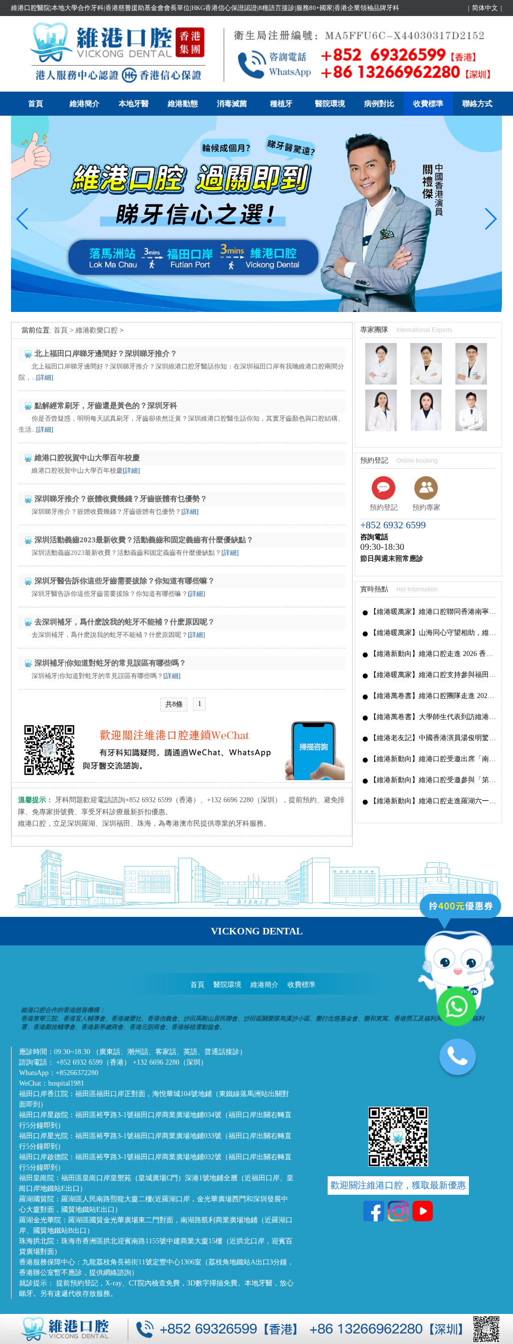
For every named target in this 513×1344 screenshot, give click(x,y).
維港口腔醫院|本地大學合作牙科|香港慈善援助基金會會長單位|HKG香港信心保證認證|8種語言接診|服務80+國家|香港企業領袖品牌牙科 (205, 8)
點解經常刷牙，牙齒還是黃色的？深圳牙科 (106, 406)
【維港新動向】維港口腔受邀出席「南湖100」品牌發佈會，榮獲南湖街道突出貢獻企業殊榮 (433, 759)
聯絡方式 (477, 104)
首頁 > (65, 330)
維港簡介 (85, 104)
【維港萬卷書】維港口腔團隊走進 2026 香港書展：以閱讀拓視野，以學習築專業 (433, 696)
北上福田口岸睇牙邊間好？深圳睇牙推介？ (106, 354)
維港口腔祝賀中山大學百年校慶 (87, 458)
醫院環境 (330, 104)
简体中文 (485, 8)
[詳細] (44, 377)
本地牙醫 (134, 104)
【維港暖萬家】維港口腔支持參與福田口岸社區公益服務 (433, 675)
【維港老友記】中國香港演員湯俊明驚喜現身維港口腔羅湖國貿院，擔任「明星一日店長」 (433, 738)
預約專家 (426, 507)
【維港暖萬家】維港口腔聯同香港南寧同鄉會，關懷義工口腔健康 (433, 611)
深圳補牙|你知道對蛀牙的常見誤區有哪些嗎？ (110, 663)
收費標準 (428, 104)
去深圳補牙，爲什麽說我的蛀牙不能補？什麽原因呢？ (125, 622)
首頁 (35, 104)
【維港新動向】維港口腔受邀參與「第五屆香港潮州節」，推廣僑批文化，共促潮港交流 (433, 780)
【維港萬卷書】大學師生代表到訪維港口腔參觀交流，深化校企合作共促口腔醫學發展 (433, 717)
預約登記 (384, 507)
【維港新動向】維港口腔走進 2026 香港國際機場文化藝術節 (433, 653)
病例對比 (379, 104)
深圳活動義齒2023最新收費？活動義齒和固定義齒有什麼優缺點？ (144, 540)
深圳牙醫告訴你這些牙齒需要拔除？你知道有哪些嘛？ (125, 581)
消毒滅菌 (232, 104)
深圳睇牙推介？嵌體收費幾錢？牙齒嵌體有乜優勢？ (121, 499)
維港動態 (183, 104)
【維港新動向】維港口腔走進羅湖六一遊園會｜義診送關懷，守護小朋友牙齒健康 (433, 801)
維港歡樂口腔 (97, 330)
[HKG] (256, 309)
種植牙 (281, 104)
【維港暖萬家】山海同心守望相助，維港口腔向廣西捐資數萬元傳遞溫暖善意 (433, 632)
